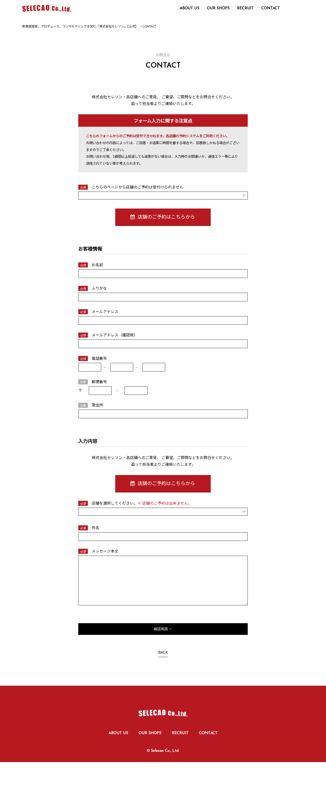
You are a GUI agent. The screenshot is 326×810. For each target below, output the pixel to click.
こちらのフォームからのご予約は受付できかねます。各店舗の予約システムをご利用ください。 (157, 135)
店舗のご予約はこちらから (166, 216)
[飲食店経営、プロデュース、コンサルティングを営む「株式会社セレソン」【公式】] (163, 708)
